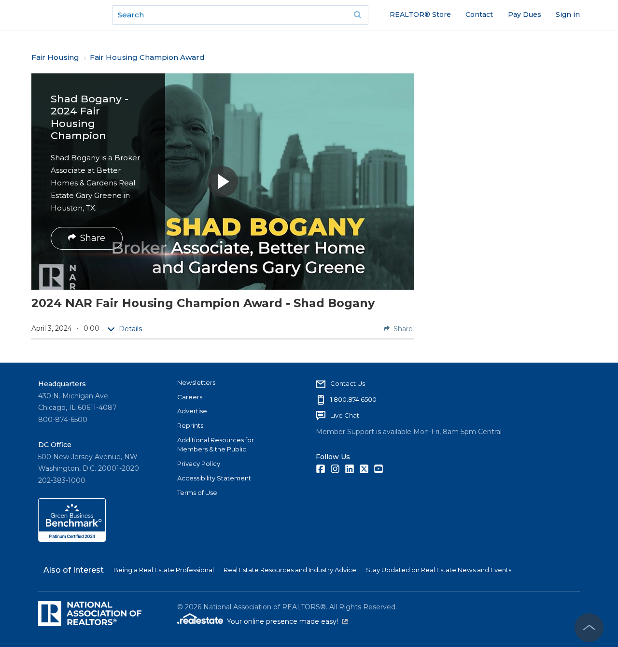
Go (357, 15)
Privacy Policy (198, 463)
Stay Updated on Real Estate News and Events (438, 570)
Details (130, 328)
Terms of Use (197, 492)
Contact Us (347, 383)
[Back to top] (589, 627)
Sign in (568, 14)
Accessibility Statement (214, 478)
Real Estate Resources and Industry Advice (290, 570)
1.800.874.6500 (353, 399)
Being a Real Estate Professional (163, 570)
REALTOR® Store (420, 14)
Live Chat (344, 415)
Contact (479, 14)
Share (92, 238)
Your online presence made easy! (287, 621)
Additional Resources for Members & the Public (215, 444)
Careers (189, 397)
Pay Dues (524, 14)
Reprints (190, 425)
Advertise (192, 411)
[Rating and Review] (72, 539)
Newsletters (196, 382)
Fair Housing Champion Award (147, 57)
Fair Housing (55, 57)
